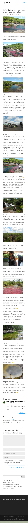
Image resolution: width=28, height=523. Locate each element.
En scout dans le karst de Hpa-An (10, 490)
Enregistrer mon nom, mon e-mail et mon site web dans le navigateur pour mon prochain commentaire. (13, 462)
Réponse (22, 412)
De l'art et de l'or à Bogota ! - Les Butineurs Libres (14, 419)
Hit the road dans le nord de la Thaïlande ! (11, 484)
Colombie (11, 14)
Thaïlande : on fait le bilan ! (8, 482)
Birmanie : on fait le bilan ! (8, 488)
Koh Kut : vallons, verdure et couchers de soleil (12, 486)
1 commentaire (17, 14)
